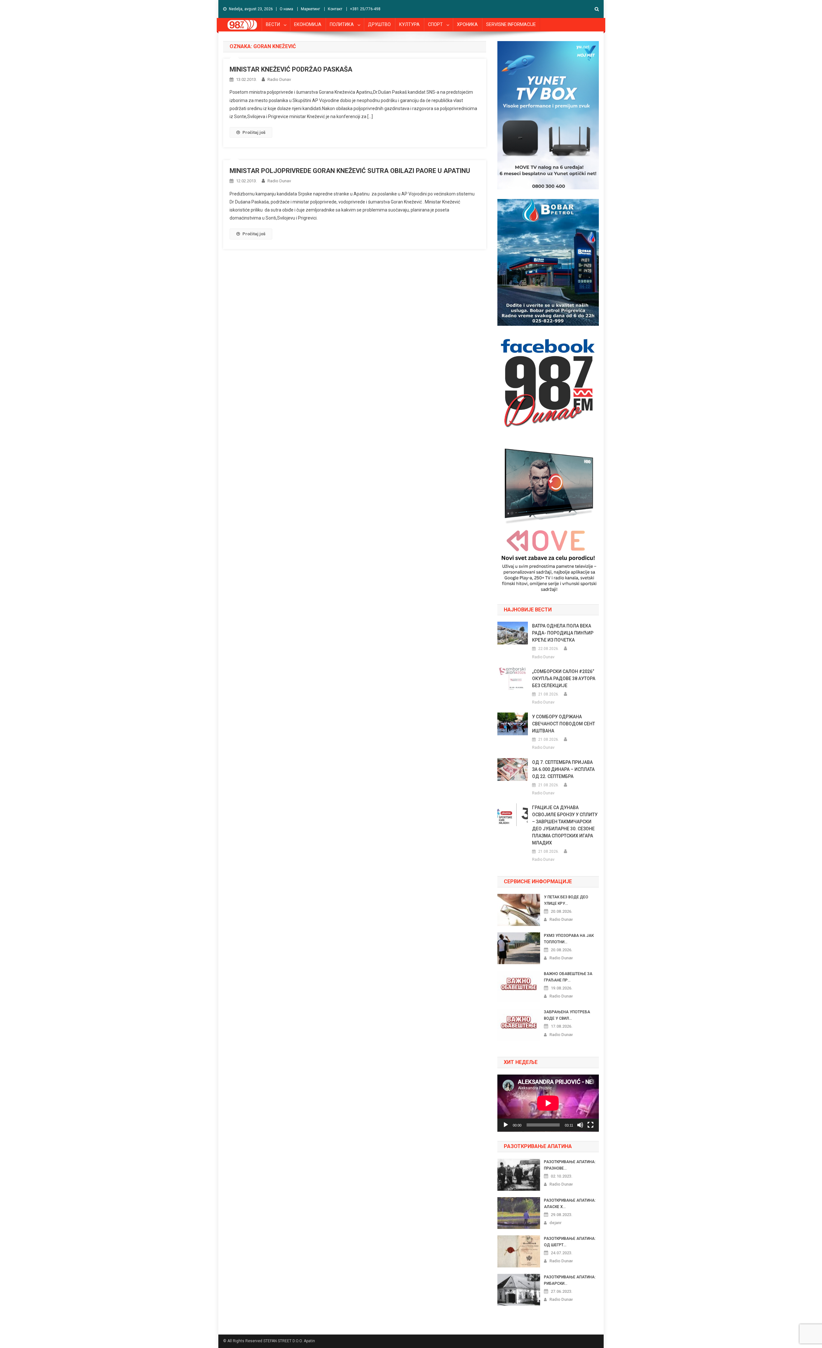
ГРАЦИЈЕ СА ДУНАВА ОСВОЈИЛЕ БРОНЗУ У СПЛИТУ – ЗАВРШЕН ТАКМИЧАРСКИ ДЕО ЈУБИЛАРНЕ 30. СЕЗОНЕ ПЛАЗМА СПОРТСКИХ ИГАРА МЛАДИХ (565, 825)
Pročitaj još (254, 132)
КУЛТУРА (409, 24)
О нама (286, 9)
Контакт (335, 9)
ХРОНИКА (467, 24)
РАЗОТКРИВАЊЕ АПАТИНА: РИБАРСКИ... (570, 1280)
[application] (548, 1103)
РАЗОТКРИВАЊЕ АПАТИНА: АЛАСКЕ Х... (570, 1203)
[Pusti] (506, 1125)
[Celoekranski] (590, 1125)
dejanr (555, 1222)
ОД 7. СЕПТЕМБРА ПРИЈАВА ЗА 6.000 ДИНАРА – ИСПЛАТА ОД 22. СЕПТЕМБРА (563, 769)
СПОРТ (435, 24)
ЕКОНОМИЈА (307, 24)
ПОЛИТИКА (342, 24)
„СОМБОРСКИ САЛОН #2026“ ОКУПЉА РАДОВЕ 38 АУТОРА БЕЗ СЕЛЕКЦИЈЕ (563, 678)
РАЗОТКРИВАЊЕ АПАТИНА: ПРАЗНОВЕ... (570, 1165)
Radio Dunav (279, 79)
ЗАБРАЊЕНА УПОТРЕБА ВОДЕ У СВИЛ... (567, 1015)
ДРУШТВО (379, 24)
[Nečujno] (580, 1125)
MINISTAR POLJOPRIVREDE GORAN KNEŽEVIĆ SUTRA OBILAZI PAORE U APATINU (350, 171)
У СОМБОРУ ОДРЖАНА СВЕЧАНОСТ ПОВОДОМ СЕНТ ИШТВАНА (563, 723)
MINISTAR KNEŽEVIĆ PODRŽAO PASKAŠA (291, 69)
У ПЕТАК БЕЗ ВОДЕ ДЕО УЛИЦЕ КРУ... (566, 900)
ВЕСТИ (273, 24)
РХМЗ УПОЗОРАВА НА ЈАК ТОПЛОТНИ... (569, 938)
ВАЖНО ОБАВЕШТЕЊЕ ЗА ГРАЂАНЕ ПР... (568, 977)
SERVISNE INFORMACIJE (511, 24)
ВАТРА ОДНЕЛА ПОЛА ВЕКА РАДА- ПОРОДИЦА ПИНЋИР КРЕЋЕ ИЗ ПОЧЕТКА (562, 633)
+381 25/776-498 (365, 9)
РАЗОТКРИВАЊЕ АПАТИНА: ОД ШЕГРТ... (570, 1241)
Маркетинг (310, 9)
